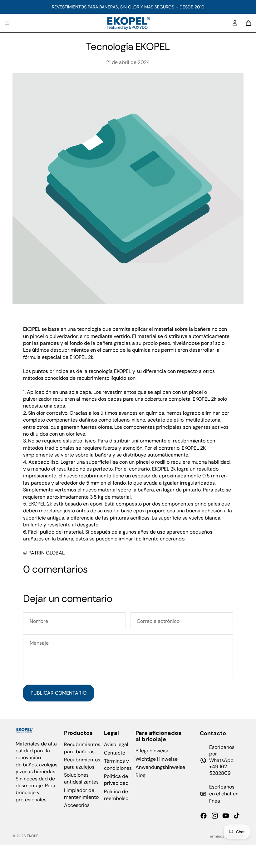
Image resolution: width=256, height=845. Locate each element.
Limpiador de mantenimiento (81, 793)
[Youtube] (225, 815)
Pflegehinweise (152, 750)
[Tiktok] (236, 815)
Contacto (114, 753)
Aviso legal (116, 744)
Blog (140, 775)
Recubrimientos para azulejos (82, 763)
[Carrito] (248, 23)
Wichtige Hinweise (156, 759)
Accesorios (77, 805)
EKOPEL (33, 835)
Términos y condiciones (118, 764)
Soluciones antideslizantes (81, 778)
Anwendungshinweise (160, 767)
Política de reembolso (116, 795)
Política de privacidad (116, 779)
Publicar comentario (58, 693)
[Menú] (7, 23)
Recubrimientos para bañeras (82, 748)
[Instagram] (215, 815)
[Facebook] (203, 815)
